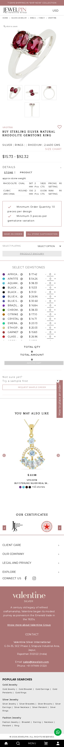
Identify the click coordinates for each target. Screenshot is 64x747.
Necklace (48, 722)
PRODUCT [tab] (26, 172)
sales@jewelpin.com (36, 661)
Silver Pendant (39, 707)
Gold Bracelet (25, 689)
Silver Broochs (45, 703)
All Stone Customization (42, 234)
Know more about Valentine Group (29, 624)
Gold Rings (20, 692)
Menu (32, 743)
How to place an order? (59, 399)
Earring (37, 722)
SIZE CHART (53, 149)
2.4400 (48, 145)
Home (5, 18)
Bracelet (26, 722)
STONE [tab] (8, 172)
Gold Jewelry (8, 689)
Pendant (6, 725)
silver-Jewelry (19, 18)
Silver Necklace (21, 707)
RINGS (33, 18)
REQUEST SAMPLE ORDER (32, 387)
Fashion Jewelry (10, 722)
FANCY (42, 18)
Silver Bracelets (26, 703)
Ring (16, 725)
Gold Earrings (42, 689)
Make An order (13, 234)
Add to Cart (34, 363)
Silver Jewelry (9, 703)
